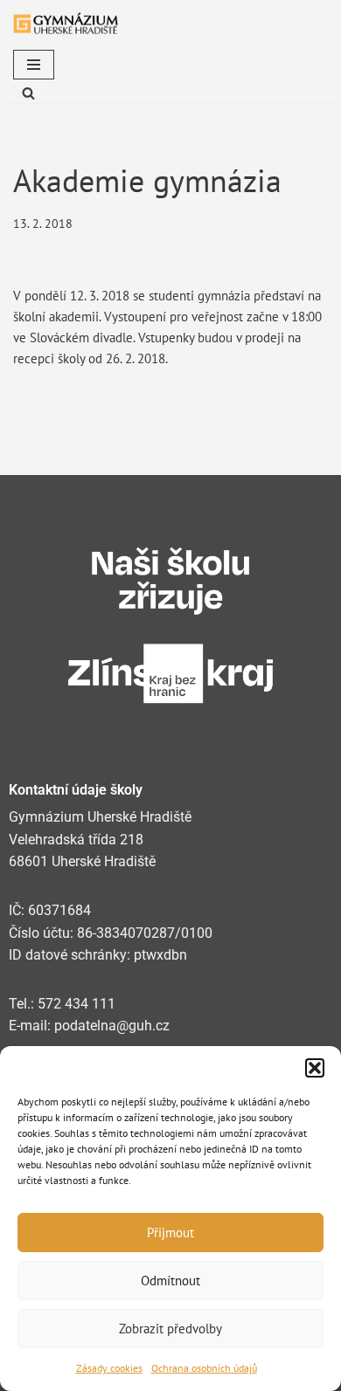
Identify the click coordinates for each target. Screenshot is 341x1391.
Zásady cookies (109, 1367)
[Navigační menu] (33, 64)
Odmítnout (170, 1280)
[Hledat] (28, 93)
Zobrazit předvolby (170, 1328)
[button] (315, 1068)
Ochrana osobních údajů (204, 1367)
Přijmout (170, 1232)
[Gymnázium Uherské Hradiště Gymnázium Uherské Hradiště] (65, 23)
